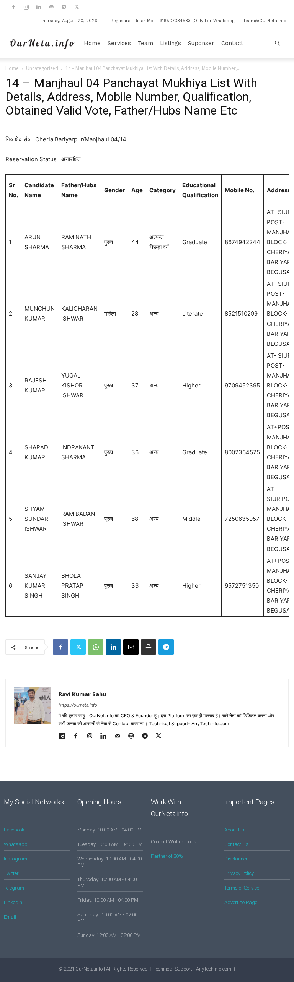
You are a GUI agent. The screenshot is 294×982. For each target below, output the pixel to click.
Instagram (15, 859)
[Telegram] (64, 7)
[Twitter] (76, 7)
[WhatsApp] (95, 647)
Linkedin (13, 902)
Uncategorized (42, 68)
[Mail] (51, 7)
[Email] (131, 647)
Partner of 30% (167, 856)
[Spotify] (133, 736)
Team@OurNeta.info (264, 20)
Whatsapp (16, 844)
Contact (232, 43)
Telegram (14, 888)
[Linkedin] (38, 7)
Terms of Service (241, 888)
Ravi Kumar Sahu (82, 694)
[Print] (148, 647)
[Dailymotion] (65, 736)
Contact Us (236, 844)
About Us (234, 830)
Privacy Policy (239, 873)
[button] (277, 43)
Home (92, 43)
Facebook (14, 830)
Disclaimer (236, 859)
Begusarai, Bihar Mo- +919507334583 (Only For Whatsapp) (173, 20)
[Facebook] (13, 7)
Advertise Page (240, 902)
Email (10, 917)
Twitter (11, 873)
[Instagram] (26, 7)
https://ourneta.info (78, 705)
